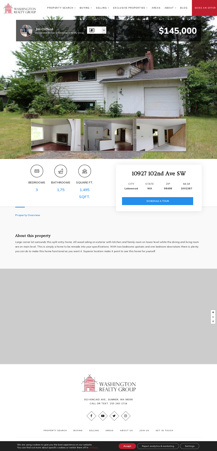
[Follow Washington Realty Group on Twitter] (114, 416)
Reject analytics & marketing (158, 446)
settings (93, 447)
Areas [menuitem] (156, 8)
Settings (189, 446)
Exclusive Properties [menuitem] (129, 8)
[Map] (108, 316)
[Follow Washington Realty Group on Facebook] (91, 416)
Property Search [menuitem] (60, 8)
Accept (127, 446)
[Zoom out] (213, 317)
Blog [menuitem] (184, 8)
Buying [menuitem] (85, 8)
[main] (108, 182)
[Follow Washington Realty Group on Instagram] (125, 416)
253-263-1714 (118, 403)
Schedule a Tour (157, 201)
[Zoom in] (213, 312)
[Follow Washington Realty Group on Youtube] (103, 416)
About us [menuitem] (126, 430)
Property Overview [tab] (27, 215)
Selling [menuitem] (102, 8)
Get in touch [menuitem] (164, 430)
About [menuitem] (170, 8)
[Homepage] (19, 8)
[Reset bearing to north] (213, 321)
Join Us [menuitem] (144, 430)
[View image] (55, 135)
